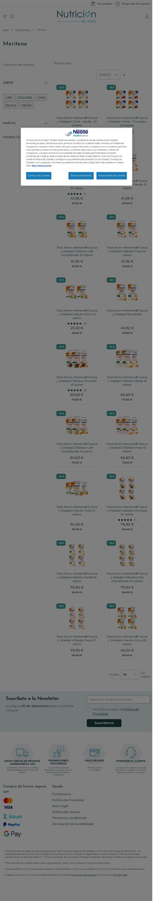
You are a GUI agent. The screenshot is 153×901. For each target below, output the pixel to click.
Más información (41, 165)
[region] (76, 157)
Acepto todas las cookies (111, 175)
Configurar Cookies (38, 175)
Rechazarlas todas (81, 175)
